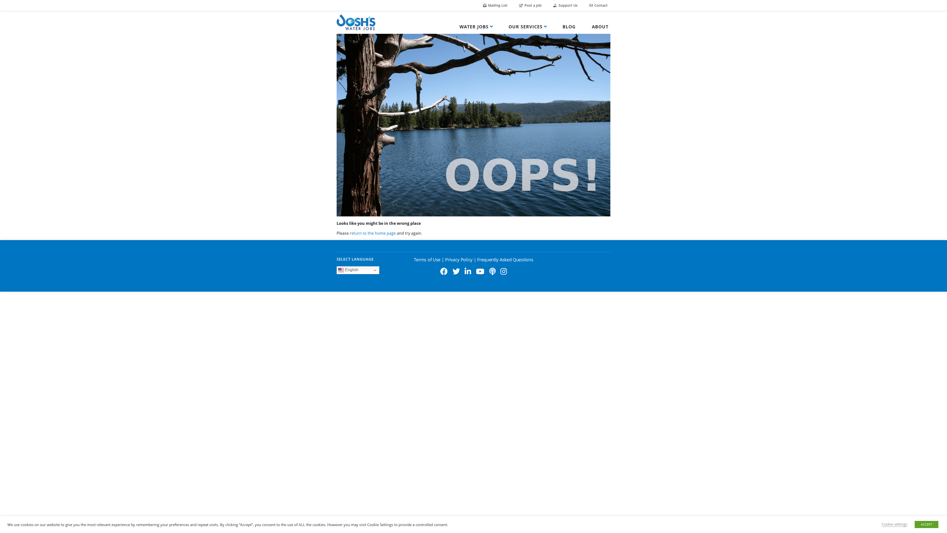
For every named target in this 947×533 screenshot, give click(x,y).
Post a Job (533, 5)
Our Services (526, 27)
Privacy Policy (459, 260)
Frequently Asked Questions (505, 260)
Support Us (568, 5)
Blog (569, 27)
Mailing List (497, 5)
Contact (600, 5)
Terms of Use (427, 260)
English (351, 270)
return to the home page (373, 233)
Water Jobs (474, 27)
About (600, 27)
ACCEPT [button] (926, 524)
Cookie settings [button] (894, 524)
